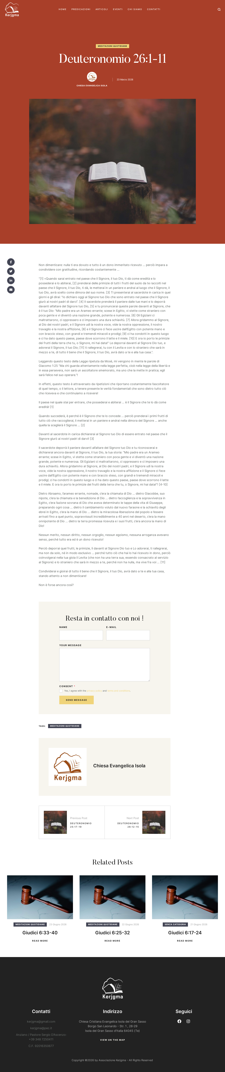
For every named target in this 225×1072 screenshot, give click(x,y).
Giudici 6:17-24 (185, 932)
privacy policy (94, 690)
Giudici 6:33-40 (40, 932)
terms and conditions (118, 690)
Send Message (76, 700)
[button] (219, 9)
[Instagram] (188, 1021)
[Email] (11, 289)
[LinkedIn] (11, 280)
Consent (67, 686)
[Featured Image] (40, 897)
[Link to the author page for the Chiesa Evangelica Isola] (92, 77)
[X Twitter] (11, 271)
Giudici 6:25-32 (112, 932)
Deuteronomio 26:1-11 (112, 60)
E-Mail (111, 627)
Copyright (78, 1060)
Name (63, 627)
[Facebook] (11, 262)
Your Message (70, 645)
